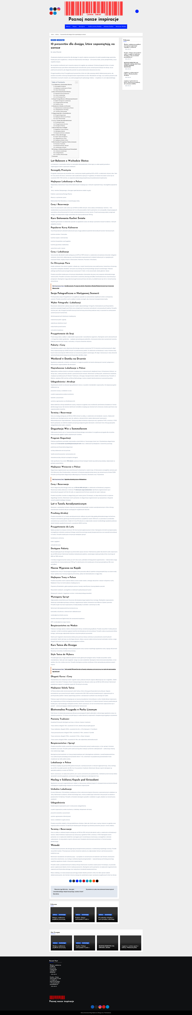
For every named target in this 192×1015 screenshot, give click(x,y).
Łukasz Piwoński (57, 52)
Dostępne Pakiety (60, 125)
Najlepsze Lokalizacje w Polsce (63, 88)
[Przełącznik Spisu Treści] (75, 82)
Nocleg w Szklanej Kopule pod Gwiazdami (65, 149)
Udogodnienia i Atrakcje (62, 109)
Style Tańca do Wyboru (61, 136)
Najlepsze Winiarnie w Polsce (63, 116)
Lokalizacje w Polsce (61, 147)
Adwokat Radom (108, 26)
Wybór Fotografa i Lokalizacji (63, 100)
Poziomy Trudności (60, 143)
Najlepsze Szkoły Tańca (62, 140)
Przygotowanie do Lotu (62, 124)
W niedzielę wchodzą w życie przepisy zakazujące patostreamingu (106, 919)
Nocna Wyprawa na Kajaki (60, 127)
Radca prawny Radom (94, 26)
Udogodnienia (59, 152)
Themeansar (107, 1012)
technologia (60, 40)
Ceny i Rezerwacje (60, 89)
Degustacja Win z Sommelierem (62, 113)
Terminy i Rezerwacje (61, 111)
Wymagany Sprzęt (60, 131)
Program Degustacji (60, 115)
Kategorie (82, 26)
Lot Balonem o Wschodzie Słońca (62, 84)
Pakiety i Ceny (59, 104)
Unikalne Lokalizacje (61, 151)
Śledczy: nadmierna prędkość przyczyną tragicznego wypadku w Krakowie (132, 46)
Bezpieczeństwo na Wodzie (63, 132)
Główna (68, 26)
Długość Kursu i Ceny (61, 138)
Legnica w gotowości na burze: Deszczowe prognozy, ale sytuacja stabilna (132, 82)
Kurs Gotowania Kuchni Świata (62, 91)
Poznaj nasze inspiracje (93, 19)
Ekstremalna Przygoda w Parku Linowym (64, 142)
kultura (53, 40)
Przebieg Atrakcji (59, 122)
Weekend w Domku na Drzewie (61, 106)
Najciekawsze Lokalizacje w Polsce (64, 107)
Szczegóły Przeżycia (60, 86)
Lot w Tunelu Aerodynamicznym (62, 120)
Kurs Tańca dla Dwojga (59, 135)
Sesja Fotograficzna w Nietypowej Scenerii (65, 99)
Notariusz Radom (121, 26)
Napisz (75, 26)
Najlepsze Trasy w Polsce (61, 129)
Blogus (100, 1012)
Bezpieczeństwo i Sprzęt (62, 145)
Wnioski (55, 156)
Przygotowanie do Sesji (62, 102)
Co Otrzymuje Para (60, 97)
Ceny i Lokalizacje (60, 95)
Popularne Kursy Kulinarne (62, 93)
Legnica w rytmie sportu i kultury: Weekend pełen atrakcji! (131, 74)
